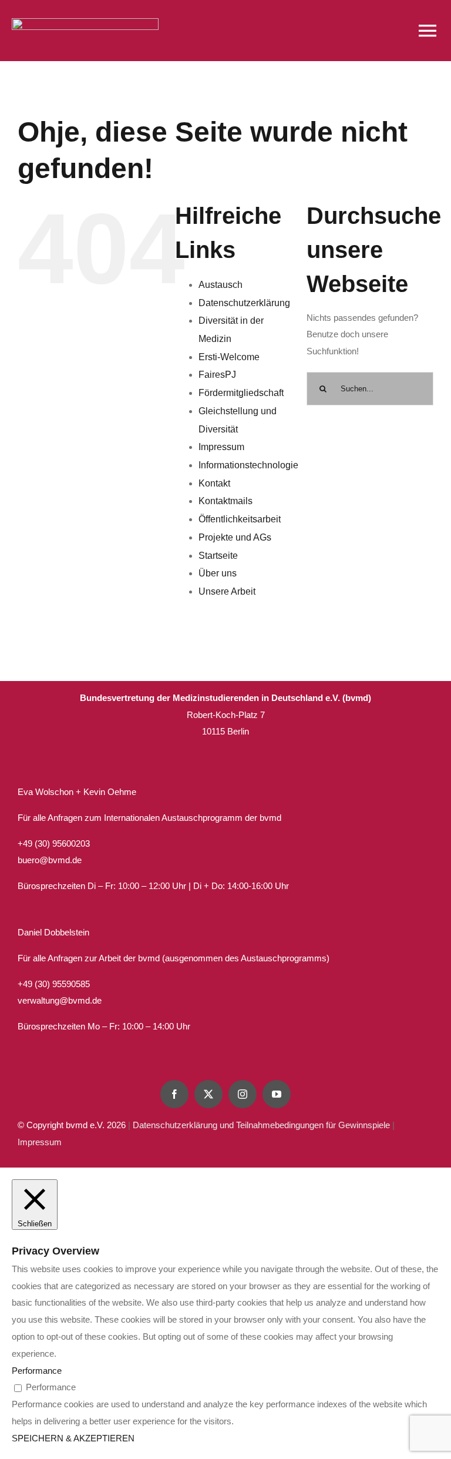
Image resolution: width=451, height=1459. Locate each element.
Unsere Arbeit (226, 591)
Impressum (221, 447)
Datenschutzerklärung (244, 303)
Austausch (220, 285)
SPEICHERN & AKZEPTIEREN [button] (73, 1438)
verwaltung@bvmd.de (60, 1000)
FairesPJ (217, 375)
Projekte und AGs (234, 537)
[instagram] (242, 1094)
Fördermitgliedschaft (241, 393)
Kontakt (214, 483)
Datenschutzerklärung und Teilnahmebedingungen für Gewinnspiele (261, 1125)
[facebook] (174, 1094)
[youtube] (276, 1094)
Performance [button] (37, 1371)
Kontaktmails (225, 501)
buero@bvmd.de (50, 860)
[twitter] (208, 1094)
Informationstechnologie (248, 465)
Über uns (217, 573)
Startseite (218, 556)
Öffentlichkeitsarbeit (239, 519)
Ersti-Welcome (229, 357)
